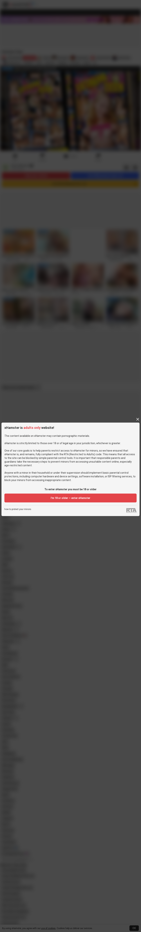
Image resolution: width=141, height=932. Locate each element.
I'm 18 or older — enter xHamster (70, 498)
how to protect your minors (17, 509)
